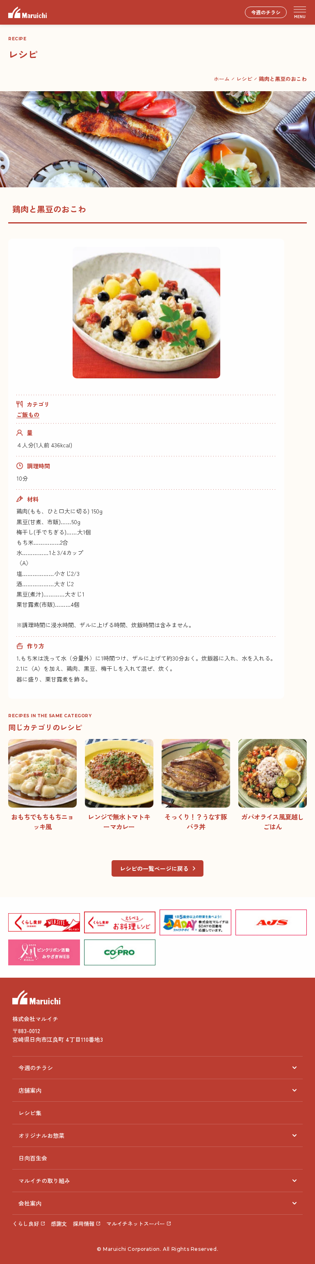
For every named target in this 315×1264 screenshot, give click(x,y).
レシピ (244, 79)
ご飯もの (27, 414)
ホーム (222, 79)
